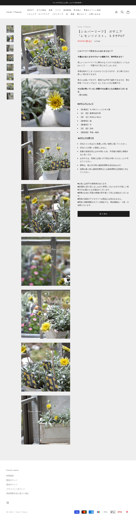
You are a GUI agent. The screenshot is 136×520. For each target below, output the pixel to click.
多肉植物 (67, 10)
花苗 (50, 10)
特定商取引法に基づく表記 (17, 493)
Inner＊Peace (84, 27)
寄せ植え (77, 10)
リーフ (58, 10)
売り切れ (103, 214)
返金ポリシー (12, 484)
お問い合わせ (95, 14)
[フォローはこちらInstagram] (7, 502)
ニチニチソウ (58, 14)
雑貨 (73, 14)
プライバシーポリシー (15, 489)
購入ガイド (82, 14)
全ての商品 (41, 10)
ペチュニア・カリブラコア (38, 14)
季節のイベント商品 (92, 10)
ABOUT (30, 10)
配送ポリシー (12, 480)
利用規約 (10, 476)
